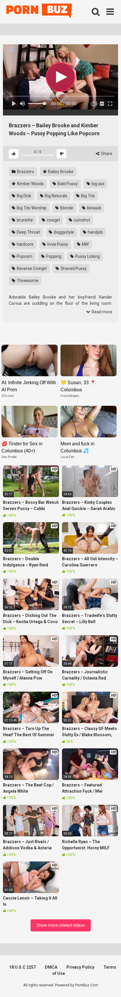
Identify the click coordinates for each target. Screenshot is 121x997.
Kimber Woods (30, 183)
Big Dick (23, 195)
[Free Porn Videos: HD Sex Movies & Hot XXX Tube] (39, 12)
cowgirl (53, 220)
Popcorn (24, 256)
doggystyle (63, 232)
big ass (98, 183)
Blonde (66, 208)
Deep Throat (28, 232)
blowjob (93, 208)
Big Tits (87, 195)
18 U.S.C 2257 (22, 967)
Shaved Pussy (73, 268)
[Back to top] (110, 985)
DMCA (51, 967)
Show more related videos (60, 925)
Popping (53, 256)
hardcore (24, 244)
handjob (95, 232)
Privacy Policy (80, 967)
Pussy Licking (87, 256)
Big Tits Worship (31, 208)
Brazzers (25, 171)
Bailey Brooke (60, 171)
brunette (24, 220)
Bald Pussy (67, 183)
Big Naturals (55, 195)
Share (106, 153)
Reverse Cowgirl (31, 268)
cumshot (81, 220)
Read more (101, 311)
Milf (85, 244)
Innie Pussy (57, 244)
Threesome (27, 280)
